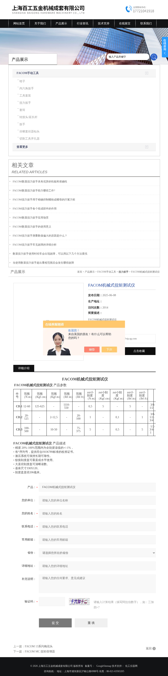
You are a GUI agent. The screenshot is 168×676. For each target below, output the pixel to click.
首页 (79, 271)
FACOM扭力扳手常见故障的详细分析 (35, 244)
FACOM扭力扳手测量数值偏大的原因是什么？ (40, 235)
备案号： (90, 666)
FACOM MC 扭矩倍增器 (40, 651)
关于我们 (40, 23)
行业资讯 (82, 23)
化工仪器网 (131, 666)
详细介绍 (24, 368)
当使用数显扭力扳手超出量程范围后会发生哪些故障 (43, 262)
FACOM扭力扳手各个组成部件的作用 (35, 208)
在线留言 (125, 23)
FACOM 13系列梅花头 (39, 646)
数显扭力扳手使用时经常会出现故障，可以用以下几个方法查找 (50, 253)
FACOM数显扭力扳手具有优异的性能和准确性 (40, 181)
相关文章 (23, 165)
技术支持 (103, 23)
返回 (149, 648)
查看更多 (22, 146)
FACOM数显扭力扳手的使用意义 (32, 226)
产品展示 (61, 23)
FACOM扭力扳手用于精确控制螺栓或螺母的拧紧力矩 (44, 199)
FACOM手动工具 (28, 73)
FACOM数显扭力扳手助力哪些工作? (34, 190)
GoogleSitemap (103, 666)
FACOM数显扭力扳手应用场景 (31, 217)
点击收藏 (139, 351)
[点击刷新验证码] (79, 601)
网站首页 (19, 23)
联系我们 (146, 23)
